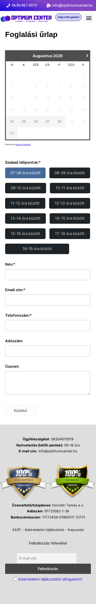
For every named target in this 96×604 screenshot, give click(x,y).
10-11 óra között (70, 187)
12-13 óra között (69, 203)
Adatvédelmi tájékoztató (44, 530)
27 (47, 121)
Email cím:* (15, 290)
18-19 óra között (37, 248)
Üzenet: (12, 366)
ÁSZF (16, 530)
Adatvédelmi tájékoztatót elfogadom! (50, 579)
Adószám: (14, 341)
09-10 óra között (25, 187)
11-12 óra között (25, 203)
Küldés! (20, 410)
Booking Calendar (23, 144)
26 (36, 121)
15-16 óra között (25, 233)
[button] (88, 18)
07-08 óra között (25, 172)
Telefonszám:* (18, 315)
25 (24, 121)
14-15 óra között (69, 218)
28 (59, 121)
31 (12, 133)
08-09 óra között (70, 172)
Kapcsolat (76, 530)
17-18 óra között (69, 233)
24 (12, 121)
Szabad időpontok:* (23, 162)
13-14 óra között (25, 218)
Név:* (10, 264)
